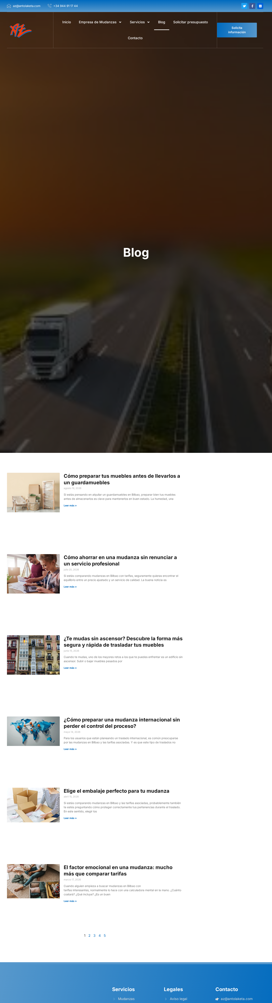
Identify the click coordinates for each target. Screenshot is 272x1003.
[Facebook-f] (252, 6)
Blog (161, 22)
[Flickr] (260, 6)
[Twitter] (244, 6)
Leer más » (70, 505)
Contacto (135, 38)
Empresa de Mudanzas (97, 22)
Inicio (66, 22)
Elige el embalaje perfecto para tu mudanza (117, 791)
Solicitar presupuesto (190, 22)
